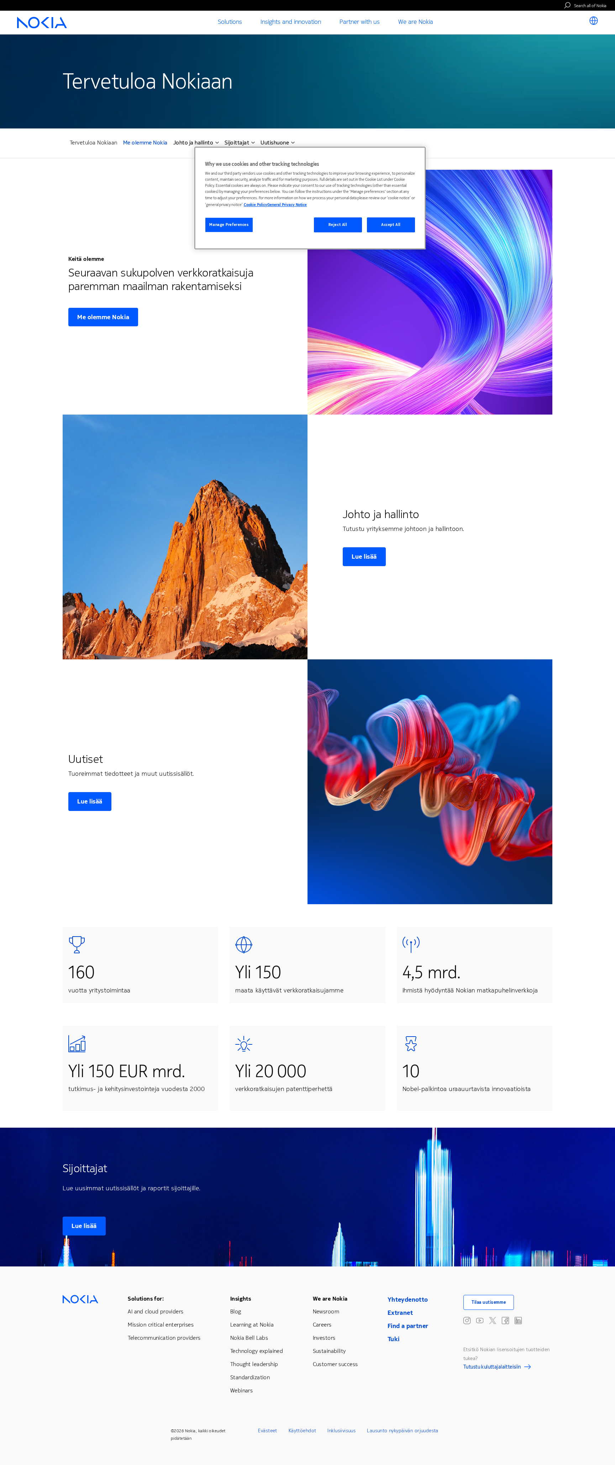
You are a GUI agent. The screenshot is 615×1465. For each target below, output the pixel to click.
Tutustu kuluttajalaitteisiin (492, 1368)
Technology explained (256, 1351)
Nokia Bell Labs (249, 1337)
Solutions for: (146, 1298)
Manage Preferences (228, 224)
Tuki (394, 1339)
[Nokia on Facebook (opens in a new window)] (505, 1320)
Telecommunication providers (164, 1337)
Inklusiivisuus (341, 1431)
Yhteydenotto (408, 1299)
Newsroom (326, 1311)
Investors (324, 1337)
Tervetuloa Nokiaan (93, 142)
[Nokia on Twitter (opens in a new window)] (492, 1320)
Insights (240, 1298)
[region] (310, 198)
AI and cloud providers (155, 1311)
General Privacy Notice (287, 204)
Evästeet (267, 1431)
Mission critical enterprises (161, 1324)
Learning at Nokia (252, 1324)
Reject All (337, 224)
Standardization (250, 1377)
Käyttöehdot (302, 1431)
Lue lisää (364, 556)
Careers (322, 1324)
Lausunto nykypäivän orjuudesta (402, 1431)
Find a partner (408, 1326)
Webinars (241, 1390)
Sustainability (329, 1351)
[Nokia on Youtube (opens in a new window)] (479, 1320)
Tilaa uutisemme (489, 1302)
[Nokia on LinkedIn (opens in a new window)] (518, 1320)
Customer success (335, 1364)
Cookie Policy (255, 204)
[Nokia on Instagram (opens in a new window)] (467, 1320)
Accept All (391, 224)
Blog (235, 1311)
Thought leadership (254, 1364)
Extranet (400, 1312)
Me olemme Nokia (145, 143)
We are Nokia (330, 1298)
